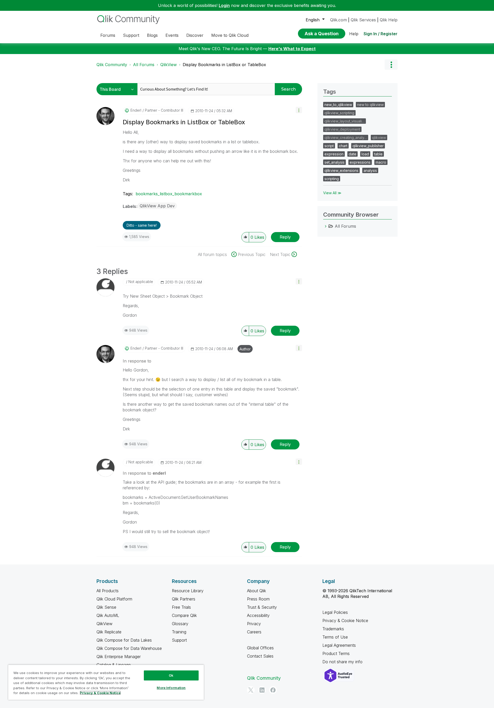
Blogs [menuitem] (152, 35)
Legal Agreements (339, 645)
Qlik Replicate (108, 631)
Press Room (258, 598)
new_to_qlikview (338, 104)
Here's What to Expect (292, 48)
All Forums (143, 64)
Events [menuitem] (172, 35)
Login (224, 5)
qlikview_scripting (339, 113)
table (378, 154)
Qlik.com (338, 19)
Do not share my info (343, 661)
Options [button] (391, 64)
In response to (137, 361)
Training (179, 631)
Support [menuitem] (131, 35)
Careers (254, 631)
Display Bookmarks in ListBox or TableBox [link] (224, 64)
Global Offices (260, 647)
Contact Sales (260, 656)
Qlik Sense (106, 607)
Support (179, 640)
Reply (285, 237)
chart (343, 146)
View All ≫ (332, 193)
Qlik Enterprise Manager (118, 656)
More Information (171, 688)
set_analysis (334, 162)
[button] (299, 110)
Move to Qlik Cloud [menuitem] (230, 35)
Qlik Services (363, 19)
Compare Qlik (184, 615)
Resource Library (188, 590)
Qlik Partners (183, 598)
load (365, 154)
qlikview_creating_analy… (345, 137)
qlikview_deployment (342, 129)
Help (353, 33)
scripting (331, 178)
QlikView (168, 64)
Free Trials (181, 607)
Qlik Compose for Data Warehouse (129, 648)
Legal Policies (335, 612)
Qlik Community (111, 64)
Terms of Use (335, 637)
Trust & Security (262, 607)
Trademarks (333, 628)
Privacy (254, 623)
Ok (171, 675)
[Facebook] (273, 690)
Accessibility (258, 615)
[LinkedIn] (262, 690)
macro (381, 162)
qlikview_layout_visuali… (344, 121)
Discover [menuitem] (195, 35)
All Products (107, 590)
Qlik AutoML (107, 615)
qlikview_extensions (341, 170)
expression (333, 154)
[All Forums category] (325, 226)
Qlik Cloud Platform (114, 598)
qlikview (379, 137)
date (352, 154)
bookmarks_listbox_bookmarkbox (169, 193)
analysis (370, 170)
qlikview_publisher (368, 146)
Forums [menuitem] (107, 35)
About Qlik (256, 590)
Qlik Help (389, 19)
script (329, 146)
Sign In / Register (381, 33)
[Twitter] (251, 690)
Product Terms (336, 653)
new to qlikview (370, 104)
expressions (360, 162)
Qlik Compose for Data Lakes (124, 640)
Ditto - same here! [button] (142, 225)
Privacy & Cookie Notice (345, 620)
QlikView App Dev (157, 206)
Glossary (180, 623)
